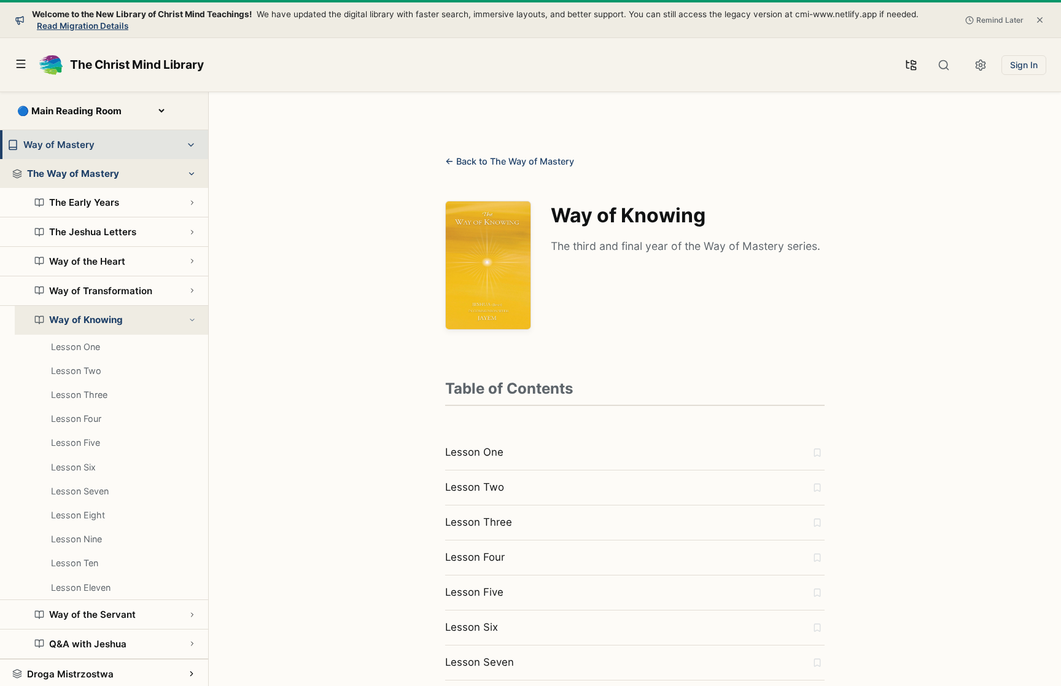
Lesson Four (76, 418)
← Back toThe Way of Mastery (509, 161)
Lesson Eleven (81, 587)
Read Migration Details (82, 26)
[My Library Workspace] (911, 65)
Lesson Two (76, 370)
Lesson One (75, 346)
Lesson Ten (74, 563)
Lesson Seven (80, 491)
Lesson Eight (78, 515)
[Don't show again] (1039, 20)
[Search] (944, 65)
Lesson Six (73, 467)
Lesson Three (79, 394)
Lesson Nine (76, 539)
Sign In (1024, 65)
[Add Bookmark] (817, 452)
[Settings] (981, 65)
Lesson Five (75, 442)
